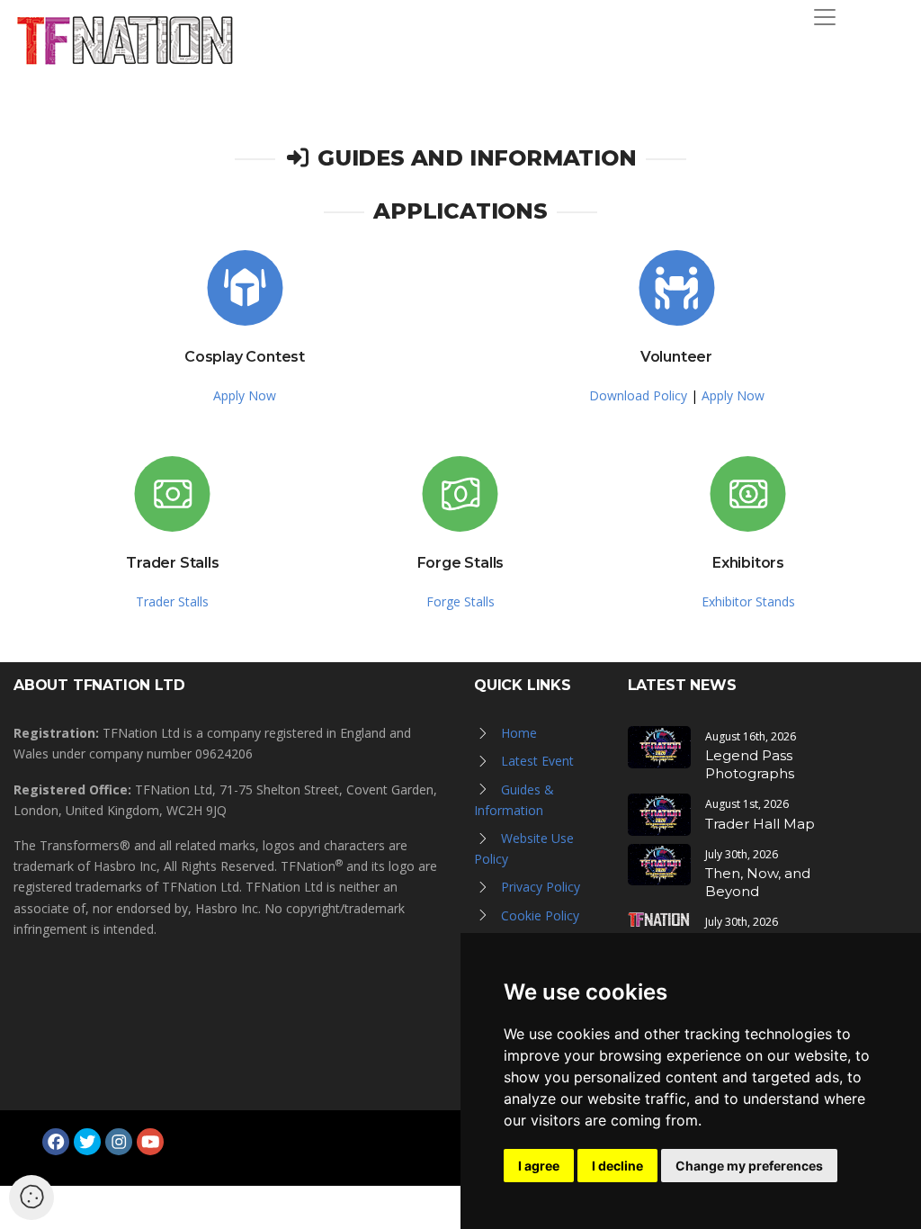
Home (519, 732)
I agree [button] (538, 1165)
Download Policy (638, 395)
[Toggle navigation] (824, 17)
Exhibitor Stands (748, 601)
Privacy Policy (540, 886)
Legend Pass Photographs (749, 764)
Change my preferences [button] (749, 1165)
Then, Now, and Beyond (757, 882)
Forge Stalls (460, 601)
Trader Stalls (172, 601)
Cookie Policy (540, 915)
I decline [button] (617, 1165)
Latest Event (537, 760)
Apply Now (244, 395)
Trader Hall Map (760, 823)
